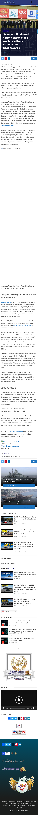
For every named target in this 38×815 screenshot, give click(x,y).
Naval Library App (16, 432)
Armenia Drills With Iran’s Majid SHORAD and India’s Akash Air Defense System (25, 532)
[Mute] (31, 708)
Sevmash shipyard (7, 125)
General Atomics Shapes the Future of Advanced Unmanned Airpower (25, 574)
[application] (19, 700)
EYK (11, 811)
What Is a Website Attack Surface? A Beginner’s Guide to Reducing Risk (20, 622)
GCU (22, 811)
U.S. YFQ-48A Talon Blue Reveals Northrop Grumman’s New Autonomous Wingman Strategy (24, 545)
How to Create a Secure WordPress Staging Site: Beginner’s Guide (22, 639)
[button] (19, 700)
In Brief (17, 811)
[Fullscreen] (34, 708)
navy (13, 456)
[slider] (17, 708)
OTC (10, 52)
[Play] (4, 708)
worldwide (19, 456)
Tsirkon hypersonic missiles (22, 325)
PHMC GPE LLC (24, 805)
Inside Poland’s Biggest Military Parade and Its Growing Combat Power (25, 519)
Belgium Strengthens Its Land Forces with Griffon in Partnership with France (24, 601)
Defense (6, 31)
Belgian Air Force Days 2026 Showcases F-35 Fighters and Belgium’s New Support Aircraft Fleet (25, 588)
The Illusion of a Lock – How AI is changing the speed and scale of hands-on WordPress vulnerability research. (22, 631)
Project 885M (6, 302)
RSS (26, 811)
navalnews (7, 456)
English (7, 611)
